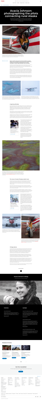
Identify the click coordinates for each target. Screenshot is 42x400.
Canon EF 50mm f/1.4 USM (26, 319)
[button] (16, 361)
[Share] (21, 271)
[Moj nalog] (40, 1)
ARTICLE (21, 8)
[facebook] (35, 396)
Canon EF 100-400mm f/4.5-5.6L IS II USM (29, 329)
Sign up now (20, 371)
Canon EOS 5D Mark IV (7, 311)
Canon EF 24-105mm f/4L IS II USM (10, 174)
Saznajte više (4, 358)
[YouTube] (40, 396)
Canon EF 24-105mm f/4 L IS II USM (28, 311)
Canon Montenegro (3, 396)
